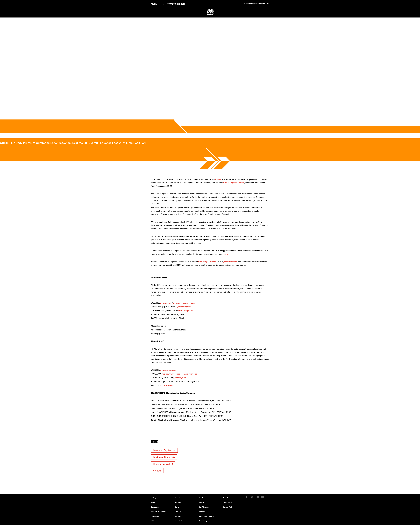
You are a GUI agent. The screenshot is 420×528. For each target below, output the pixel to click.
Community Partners (206, 516)
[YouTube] (262, 497)
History (153, 498)
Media (201, 502)
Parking (178, 502)
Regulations (155, 516)
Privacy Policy (228, 507)
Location (178, 498)
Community (155, 507)
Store (177, 507)
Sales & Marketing (181, 521)
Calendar (178, 516)
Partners (202, 511)
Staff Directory (204, 507)
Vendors (202, 498)
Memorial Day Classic (164, 450)
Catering (178, 511)
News (153, 502)
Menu (154, 4)
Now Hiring (203, 521)
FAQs (153, 521)
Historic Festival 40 (163, 463)
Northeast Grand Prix (164, 457)
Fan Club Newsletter (158, 511)
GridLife (157, 470)
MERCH (181, 3)
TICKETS (171, 3)
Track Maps (227, 502)
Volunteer (226, 498)
